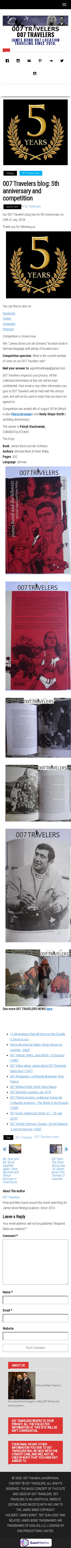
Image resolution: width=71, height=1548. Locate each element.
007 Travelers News (31, 173)
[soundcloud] (51, 60)
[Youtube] (35, 73)
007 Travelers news (46, 1137)
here (49, 1009)
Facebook (9, 313)
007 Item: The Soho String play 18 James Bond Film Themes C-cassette (58, 1168)
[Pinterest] (41, 60)
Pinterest (8, 329)
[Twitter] (62, 60)
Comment (10, 1236)
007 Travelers (35, 34)
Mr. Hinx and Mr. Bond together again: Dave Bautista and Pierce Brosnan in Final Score (11, 1170)
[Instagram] (19, 60)
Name (8, 1292)
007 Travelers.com (35, 1478)
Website (8, 1328)
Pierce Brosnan (21, 414)
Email (7, 1310)
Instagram (9, 324)
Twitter (7, 318)
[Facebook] (8, 60)
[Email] (30, 60)
